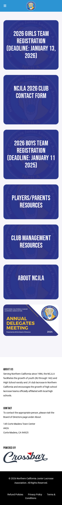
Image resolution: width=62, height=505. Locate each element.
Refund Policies (15, 494)
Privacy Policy (35, 494)
